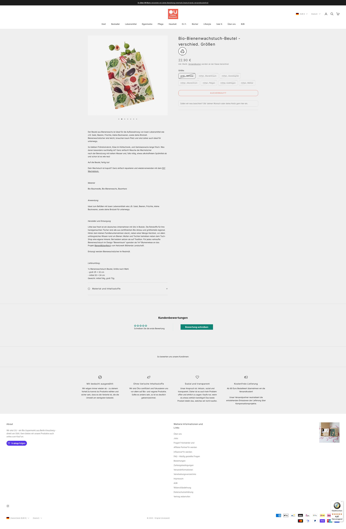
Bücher (195, 24)
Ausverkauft (218, 93)
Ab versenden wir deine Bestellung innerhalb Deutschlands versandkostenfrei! (173, 3)
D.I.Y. (184, 24)
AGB (175, 483)
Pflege (160, 24)
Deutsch (314, 14)
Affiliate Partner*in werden (185, 447)
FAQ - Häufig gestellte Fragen (187, 456)
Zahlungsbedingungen (184, 465)
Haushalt (173, 24)
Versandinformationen (183, 470)
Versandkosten (194, 64)
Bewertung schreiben (196, 327)
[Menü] (341, 502)
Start (104, 24)
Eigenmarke (147, 24)
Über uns (232, 24)
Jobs (176, 438)
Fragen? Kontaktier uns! (184, 443)
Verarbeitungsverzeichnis (185, 474)
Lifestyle (207, 24)
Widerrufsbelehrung (182, 487)
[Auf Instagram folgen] (7, 506)
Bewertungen (179, 461)
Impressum (178, 478)
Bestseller (115, 24)
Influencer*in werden (183, 452)
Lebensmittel (131, 24)
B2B (242, 24)
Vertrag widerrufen (182, 496)
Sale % (219, 24)
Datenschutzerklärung (183, 492)
